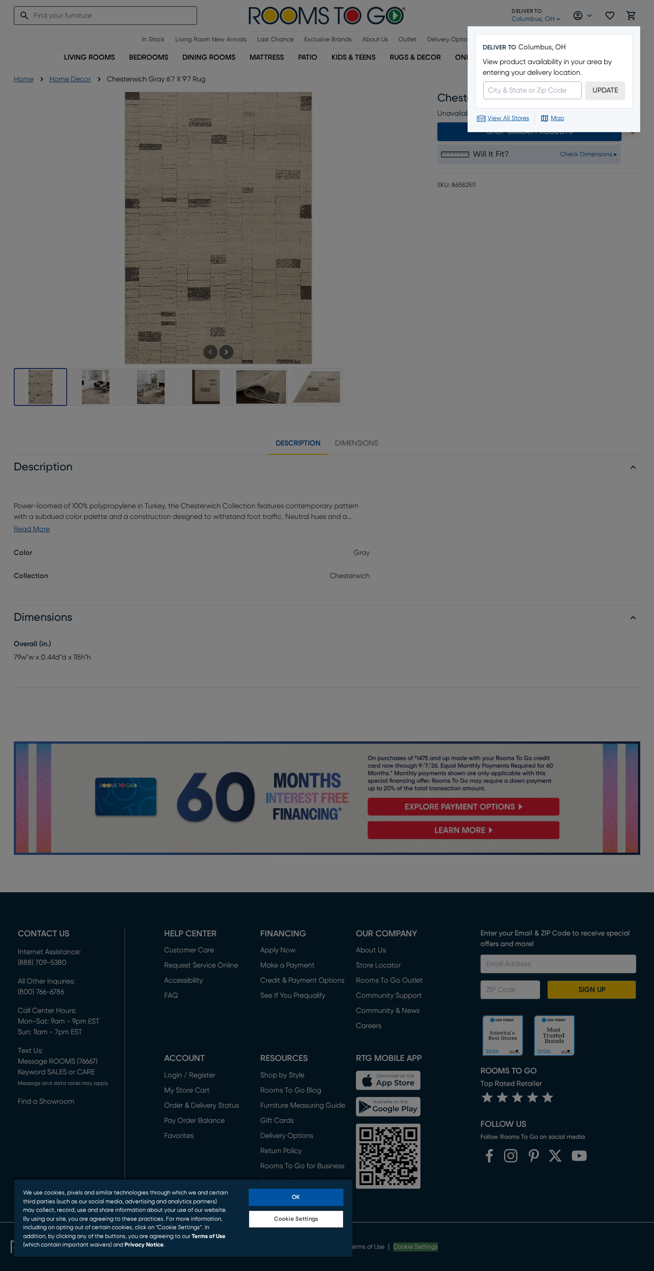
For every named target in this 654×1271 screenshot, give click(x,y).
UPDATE (605, 90)
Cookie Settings (296, 1219)
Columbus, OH (542, 47)
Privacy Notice (144, 1245)
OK (296, 1197)
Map (557, 118)
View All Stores (508, 118)
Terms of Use (209, 1236)
